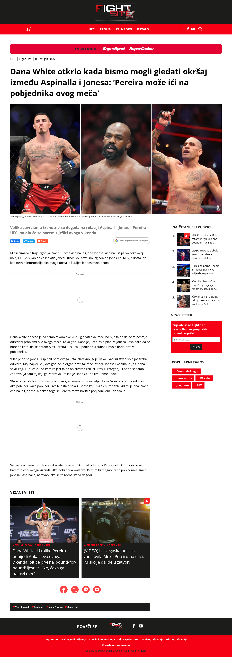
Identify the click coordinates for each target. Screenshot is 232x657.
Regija (105, 29)
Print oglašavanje (176, 639)
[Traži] (199, 28)
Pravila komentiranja (102, 639)
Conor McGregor (187, 371)
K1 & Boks (124, 29)
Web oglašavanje (152, 639)
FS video (205, 378)
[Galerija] (116, 159)
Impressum (52, 639)
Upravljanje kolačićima (116, 645)
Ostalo (143, 29)
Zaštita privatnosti (128, 639)
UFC (92, 29)
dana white (184, 378)
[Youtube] (194, 28)
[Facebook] (188, 28)
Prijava (196, 346)
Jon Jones (182, 385)
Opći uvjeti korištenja (74, 639)
